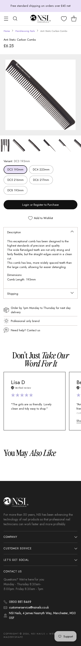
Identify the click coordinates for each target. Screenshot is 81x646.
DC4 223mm (41, 169)
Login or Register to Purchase (40, 205)
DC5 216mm (15, 180)
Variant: (17, 161)
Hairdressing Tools (25, 31)
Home (7, 31)
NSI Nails (38, 633)
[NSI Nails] (40, 18)
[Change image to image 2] (19, 145)
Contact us (33, 330)
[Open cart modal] (73, 18)
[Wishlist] (64, 18)
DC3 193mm (15, 169)
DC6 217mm (41, 180)
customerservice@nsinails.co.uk (29, 607)
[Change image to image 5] (64, 145)
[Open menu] (6, 18)
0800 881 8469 (20, 601)
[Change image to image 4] (49, 145)
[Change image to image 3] (34, 145)
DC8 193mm (15, 190)
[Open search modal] (15, 18)
